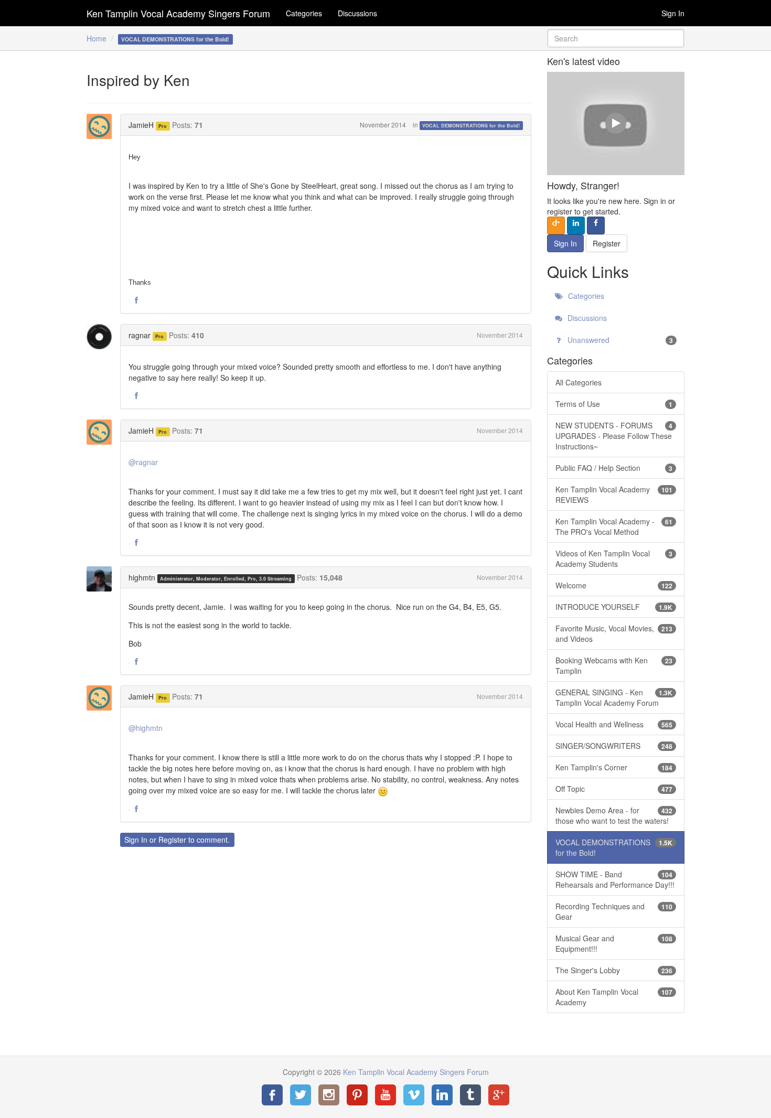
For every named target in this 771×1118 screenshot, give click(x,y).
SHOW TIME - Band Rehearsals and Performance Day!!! (614, 879)
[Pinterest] (357, 1094)
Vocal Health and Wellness (614, 724)
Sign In (672, 13)
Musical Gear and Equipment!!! (614, 943)
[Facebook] (272, 1094)
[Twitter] (300, 1094)
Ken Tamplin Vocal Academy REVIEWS (614, 494)
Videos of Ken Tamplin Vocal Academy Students (614, 558)
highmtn (141, 577)
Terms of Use (614, 404)
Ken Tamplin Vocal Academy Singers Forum (178, 13)
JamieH (141, 125)
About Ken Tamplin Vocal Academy (614, 996)
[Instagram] (328, 1094)
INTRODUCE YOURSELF (614, 606)
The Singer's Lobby (614, 970)
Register (172, 839)
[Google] (498, 1094)
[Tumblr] (470, 1094)
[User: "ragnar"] (102, 336)
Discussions (357, 13)
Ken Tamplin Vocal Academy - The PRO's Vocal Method (614, 526)
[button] (136, 300)
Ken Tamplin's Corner (614, 767)
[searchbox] (616, 38)
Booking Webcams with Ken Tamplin (614, 665)
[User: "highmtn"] (102, 579)
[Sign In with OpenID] (556, 225)
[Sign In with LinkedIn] (576, 225)
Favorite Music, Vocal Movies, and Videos (614, 633)
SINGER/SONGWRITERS (614, 745)
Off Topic (614, 788)
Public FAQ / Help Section (614, 468)
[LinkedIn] (442, 1094)
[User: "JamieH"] (102, 126)
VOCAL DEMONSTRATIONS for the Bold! (471, 125)
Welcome (614, 585)
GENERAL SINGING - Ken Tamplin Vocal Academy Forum (614, 697)
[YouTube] (385, 1094)
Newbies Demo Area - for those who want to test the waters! (614, 815)
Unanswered (619, 340)
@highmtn (145, 728)
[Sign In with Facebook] (596, 225)
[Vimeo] (413, 1094)
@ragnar (143, 462)
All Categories (578, 382)
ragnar (139, 335)
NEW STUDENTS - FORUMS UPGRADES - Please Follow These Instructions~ (614, 436)
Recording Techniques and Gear (614, 911)
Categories (304, 13)
